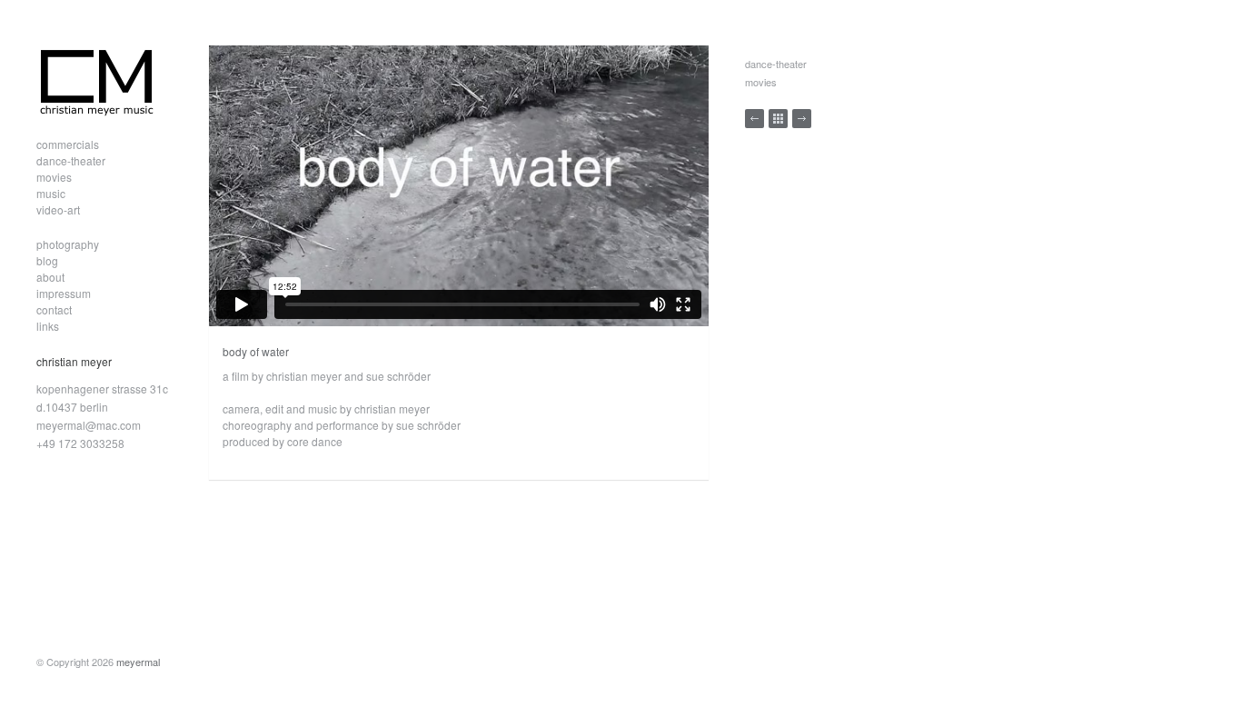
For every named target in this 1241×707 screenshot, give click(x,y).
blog (47, 260)
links (47, 326)
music (50, 193)
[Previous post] (754, 118)
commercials (67, 144)
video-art (58, 209)
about (50, 276)
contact (54, 309)
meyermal (138, 661)
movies (54, 176)
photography (67, 244)
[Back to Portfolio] (778, 118)
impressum (63, 293)
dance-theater (70, 160)
